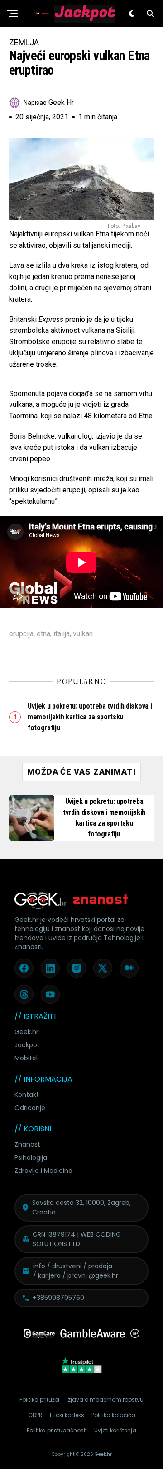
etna (43, 634)
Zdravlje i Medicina (43, 1170)
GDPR (35, 1415)
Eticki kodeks (67, 1415)
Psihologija (30, 1157)
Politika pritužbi (39, 1399)
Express (50, 319)
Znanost (27, 1144)
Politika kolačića (113, 1415)
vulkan (83, 634)
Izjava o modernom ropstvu (105, 1399)
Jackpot (27, 1044)
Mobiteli (26, 1058)
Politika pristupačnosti (57, 1430)
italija (61, 634)
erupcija (21, 634)
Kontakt (26, 1094)
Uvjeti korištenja (115, 1430)
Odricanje (29, 1107)
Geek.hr (26, 1031)
